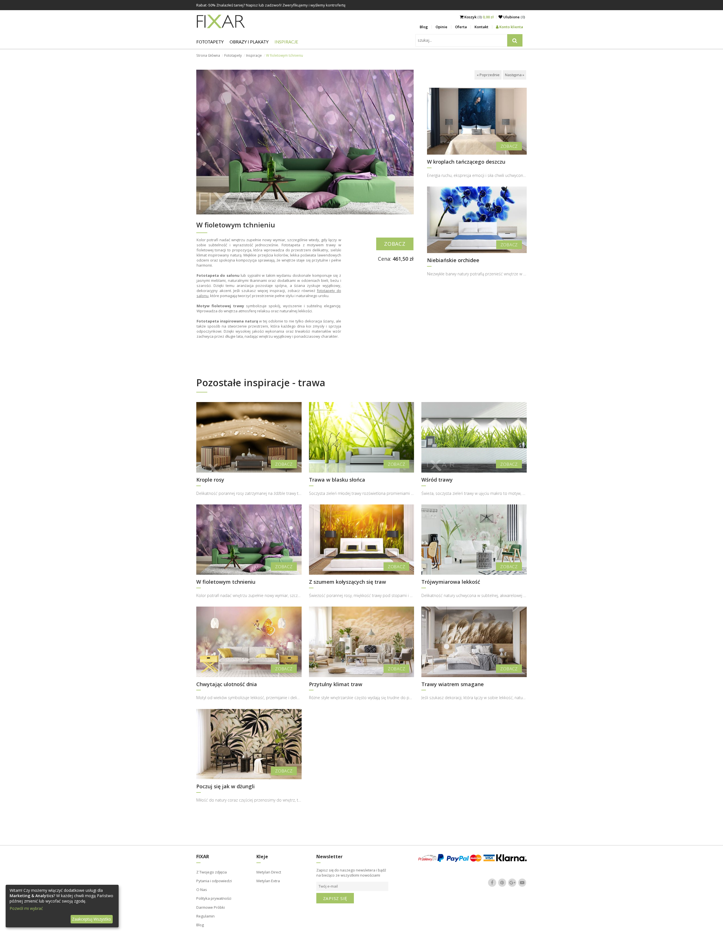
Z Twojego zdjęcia (211, 872)
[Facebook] (492, 882)
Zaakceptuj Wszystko (91, 919)
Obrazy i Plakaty (249, 41)
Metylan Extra (268, 880)
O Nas (201, 889)
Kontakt (481, 26)
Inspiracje (286, 41)
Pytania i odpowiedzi (214, 880)
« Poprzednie (488, 74)
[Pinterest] (502, 882)
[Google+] (512, 882)
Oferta (461, 26)
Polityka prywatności (213, 898)
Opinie (441, 26)
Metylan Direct (268, 872)
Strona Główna (208, 55)
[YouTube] (522, 882)
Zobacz (395, 243)
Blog (424, 26)
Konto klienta (510, 26)
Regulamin (205, 916)
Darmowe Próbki (210, 907)
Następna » (514, 74)
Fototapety (210, 41)
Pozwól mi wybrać (26, 908)
